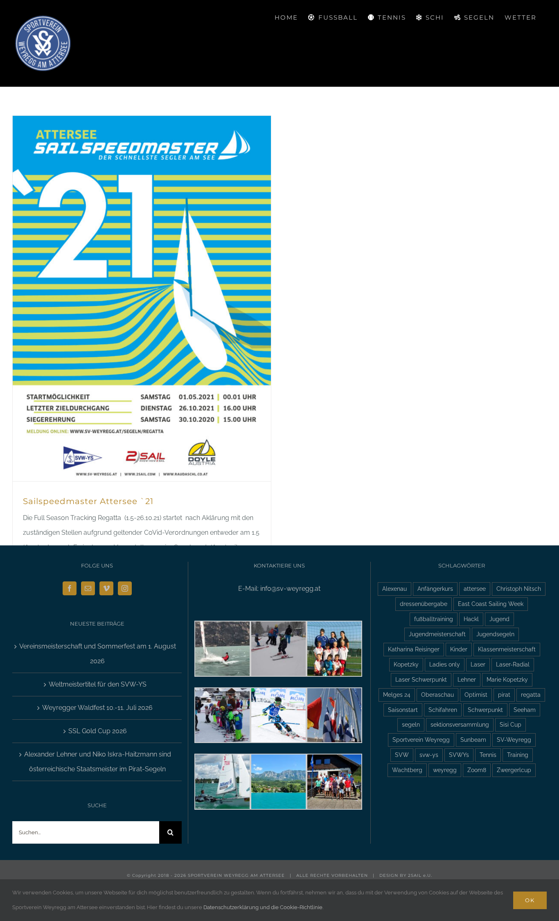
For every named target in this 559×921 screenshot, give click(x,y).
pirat (504, 694)
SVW (402, 754)
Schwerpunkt (485, 709)
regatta (531, 694)
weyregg (445, 769)
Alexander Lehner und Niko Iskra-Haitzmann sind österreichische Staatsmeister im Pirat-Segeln (97, 761)
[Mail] (88, 588)
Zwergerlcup (514, 769)
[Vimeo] (106, 588)
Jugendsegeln (495, 634)
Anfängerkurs (435, 588)
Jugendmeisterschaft (437, 634)
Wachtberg (407, 769)
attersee (475, 588)
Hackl (471, 618)
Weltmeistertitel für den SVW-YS (98, 684)
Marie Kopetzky (507, 679)
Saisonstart (403, 709)
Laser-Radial (513, 664)
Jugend (499, 618)
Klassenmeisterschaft (507, 649)
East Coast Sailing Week (490, 603)
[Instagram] (125, 588)
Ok (530, 900)
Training (517, 754)
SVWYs (459, 754)
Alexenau (394, 588)
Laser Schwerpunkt (421, 679)
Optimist (475, 694)
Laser (478, 664)
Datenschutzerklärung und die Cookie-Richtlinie (262, 907)
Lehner (467, 679)
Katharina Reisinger (414, 649)
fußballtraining (433, 618)
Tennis (488, 754)
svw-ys (428, 754)
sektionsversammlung (460, 724)
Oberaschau (437, 694)
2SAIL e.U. (420, 875)
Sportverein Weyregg (421, 739)
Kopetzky (406, 664)
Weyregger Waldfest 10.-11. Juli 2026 (97, 708)
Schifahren (442, 709)
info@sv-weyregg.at (290, 588)
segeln (411, 724)
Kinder (458, 649)
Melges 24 (396, 694)
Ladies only (444, 664)
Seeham (525, 709)
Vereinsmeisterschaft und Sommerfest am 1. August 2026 (97, 653)
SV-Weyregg (514, 739)
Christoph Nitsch (518, 588)
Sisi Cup (510, 724)
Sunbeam (473, 739)
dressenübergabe (423, 603)
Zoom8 (476, 769)
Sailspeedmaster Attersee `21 (88, 501)
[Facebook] (70, 588)
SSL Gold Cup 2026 (97, 731)
